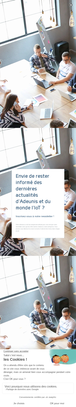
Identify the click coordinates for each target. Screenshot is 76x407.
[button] (71, 5)
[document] (38, 203)
